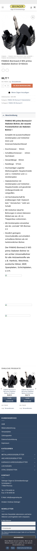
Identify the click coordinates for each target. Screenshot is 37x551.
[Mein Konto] (31, 7)
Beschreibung (11, 115)
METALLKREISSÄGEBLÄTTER (12, 454)
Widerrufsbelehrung (8, 428)
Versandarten (6, 432)
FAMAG (3, 56)
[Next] (36, 392)
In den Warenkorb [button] (9, 399)
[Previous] (1, 392)
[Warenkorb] (35, 7)
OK (7, 548)
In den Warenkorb (22, 85)
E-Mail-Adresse (6, 520)
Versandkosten (16, 81)
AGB (3, 424)
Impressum (5, 443)
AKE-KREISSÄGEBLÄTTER (11, 458)
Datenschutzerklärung (9, 439)
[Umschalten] (3, 115)
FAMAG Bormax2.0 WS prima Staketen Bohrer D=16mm (9, 391)
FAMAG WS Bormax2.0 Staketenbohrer (15, 58)
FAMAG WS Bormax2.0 (15, 103)
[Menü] (2, 7)
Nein (12, 548)
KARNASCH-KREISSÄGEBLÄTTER (14, 462)
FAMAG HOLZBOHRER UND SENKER (20, 56)
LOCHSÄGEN (6, 466)
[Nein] (35, 545)
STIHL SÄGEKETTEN (9, 470)
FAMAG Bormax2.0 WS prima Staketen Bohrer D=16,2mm (28, 391)
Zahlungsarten (6, 435)
